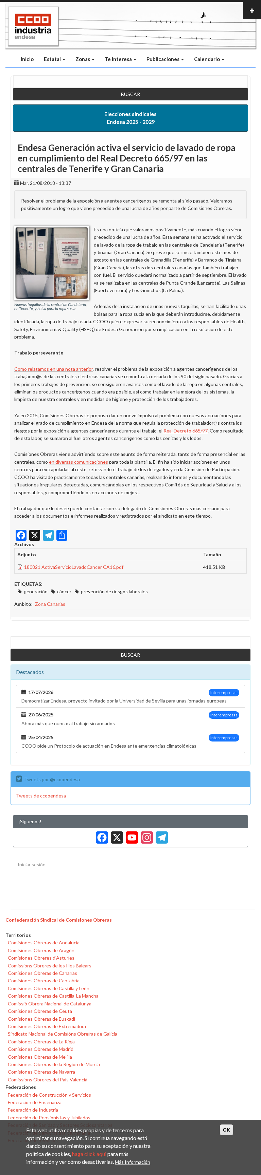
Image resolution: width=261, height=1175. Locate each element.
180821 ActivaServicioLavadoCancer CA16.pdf (73, 567)
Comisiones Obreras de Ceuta (40, 1011)
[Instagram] (145, 835)
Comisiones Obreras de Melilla (40, 1057)
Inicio (27, 59)
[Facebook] (100, 835)
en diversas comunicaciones (78, 462)
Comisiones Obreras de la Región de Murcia (54, 1064)
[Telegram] (160, 835)
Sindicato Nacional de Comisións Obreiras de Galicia (62, 1034)
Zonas (83, 59)
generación (36, 591)
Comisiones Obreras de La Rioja (41, 1041)
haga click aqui (89, 1154)
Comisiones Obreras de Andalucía (44, 942)
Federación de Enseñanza (35, 1102)
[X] (115, 835)
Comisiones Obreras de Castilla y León (48, 988)
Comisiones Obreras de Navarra (41, 1072)
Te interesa (119, 59)
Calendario (207, 59)
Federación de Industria (33, 1110)
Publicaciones (163, 59)
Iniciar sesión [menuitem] (32, 864)
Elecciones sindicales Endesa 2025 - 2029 (130, 118)
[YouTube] (130, 835)
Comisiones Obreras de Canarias (42, 973)
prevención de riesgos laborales (114, 591)
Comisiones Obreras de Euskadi (41, 1019)
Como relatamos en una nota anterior (53, 369)
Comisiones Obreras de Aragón (41, 950)
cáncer (64, 591)
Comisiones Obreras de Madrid (40, 1049)
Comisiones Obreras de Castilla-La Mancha (53, 996)
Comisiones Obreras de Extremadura (47, 1026)
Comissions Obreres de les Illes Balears (49, 965)
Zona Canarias (50, 604)
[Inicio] (33, 26)
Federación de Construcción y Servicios (49, 1095)
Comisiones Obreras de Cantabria (44, 980)
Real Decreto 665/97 (185, 431)
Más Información (132, 1162)
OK (226, 1130)
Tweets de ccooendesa (41, 795)
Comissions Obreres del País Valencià (47, 1079)
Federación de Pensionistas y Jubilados (49, 1117)
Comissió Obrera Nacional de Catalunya (49, 1003)
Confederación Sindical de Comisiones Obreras (58, 920)
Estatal (53, 59)
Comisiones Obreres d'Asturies (41, 958)
